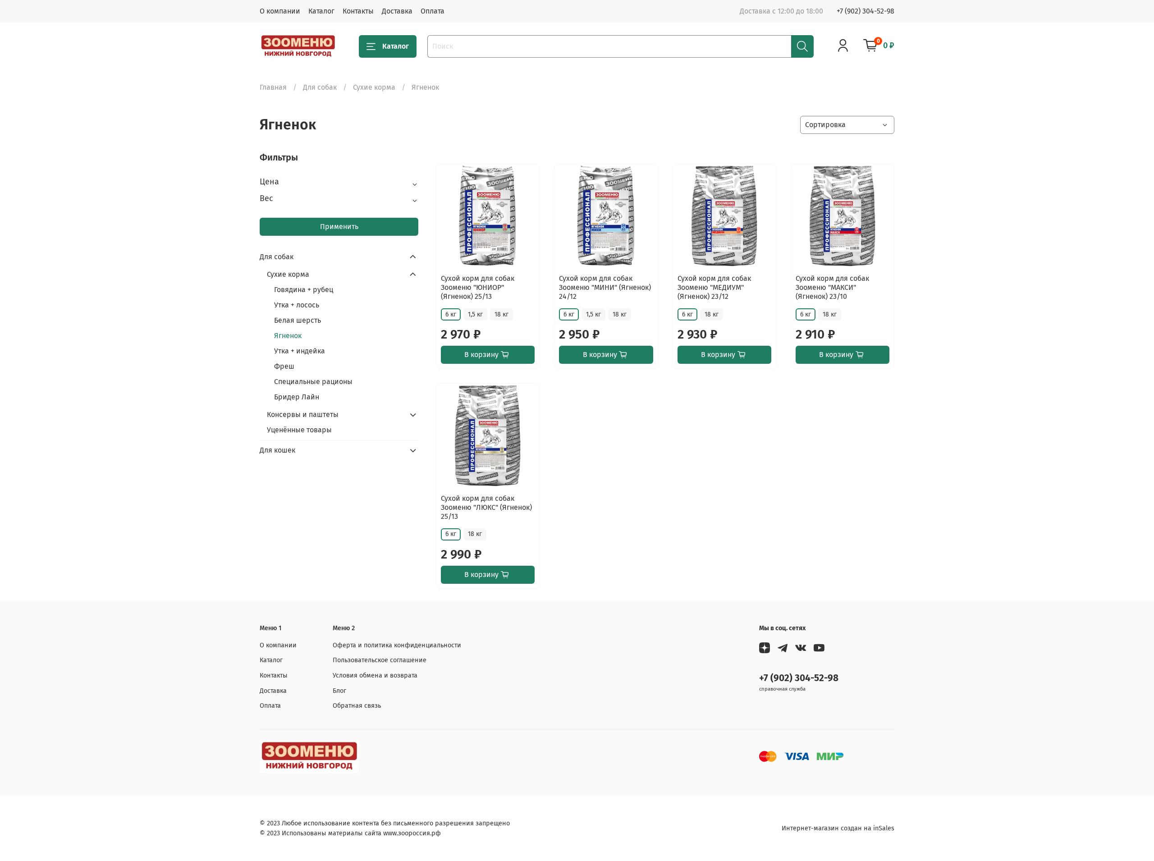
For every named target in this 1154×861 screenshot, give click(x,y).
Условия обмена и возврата (375, 675)
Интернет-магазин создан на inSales (838, 828)
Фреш (284, 366)
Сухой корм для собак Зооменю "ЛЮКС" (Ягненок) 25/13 (486, 507)
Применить (339, 226)
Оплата (432, 11)
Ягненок (288, 335)
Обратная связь (357, 706)
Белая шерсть (297, 320)
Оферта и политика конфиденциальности (397, 645)
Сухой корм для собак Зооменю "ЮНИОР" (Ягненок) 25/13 (477, 287)
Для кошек (277, 450)
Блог (339, 691)
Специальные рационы (313, 381)
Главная (273, 87)
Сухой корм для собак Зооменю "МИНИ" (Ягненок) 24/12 (605, 287)
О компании (280, 11)
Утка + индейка (299, 351)
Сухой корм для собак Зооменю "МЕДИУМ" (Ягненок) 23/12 (714, 287)
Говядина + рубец (303, 289)
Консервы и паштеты (303, 414)
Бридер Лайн (296, 397)
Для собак (320, 87)
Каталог (321, 11)
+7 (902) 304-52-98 (865, 11)
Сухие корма (374, 87)
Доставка (397, 11)
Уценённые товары (299, 430)
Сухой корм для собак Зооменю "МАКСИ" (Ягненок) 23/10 (832, 287)
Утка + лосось (296, 305)
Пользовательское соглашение (379, 660)
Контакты (358, 11)
